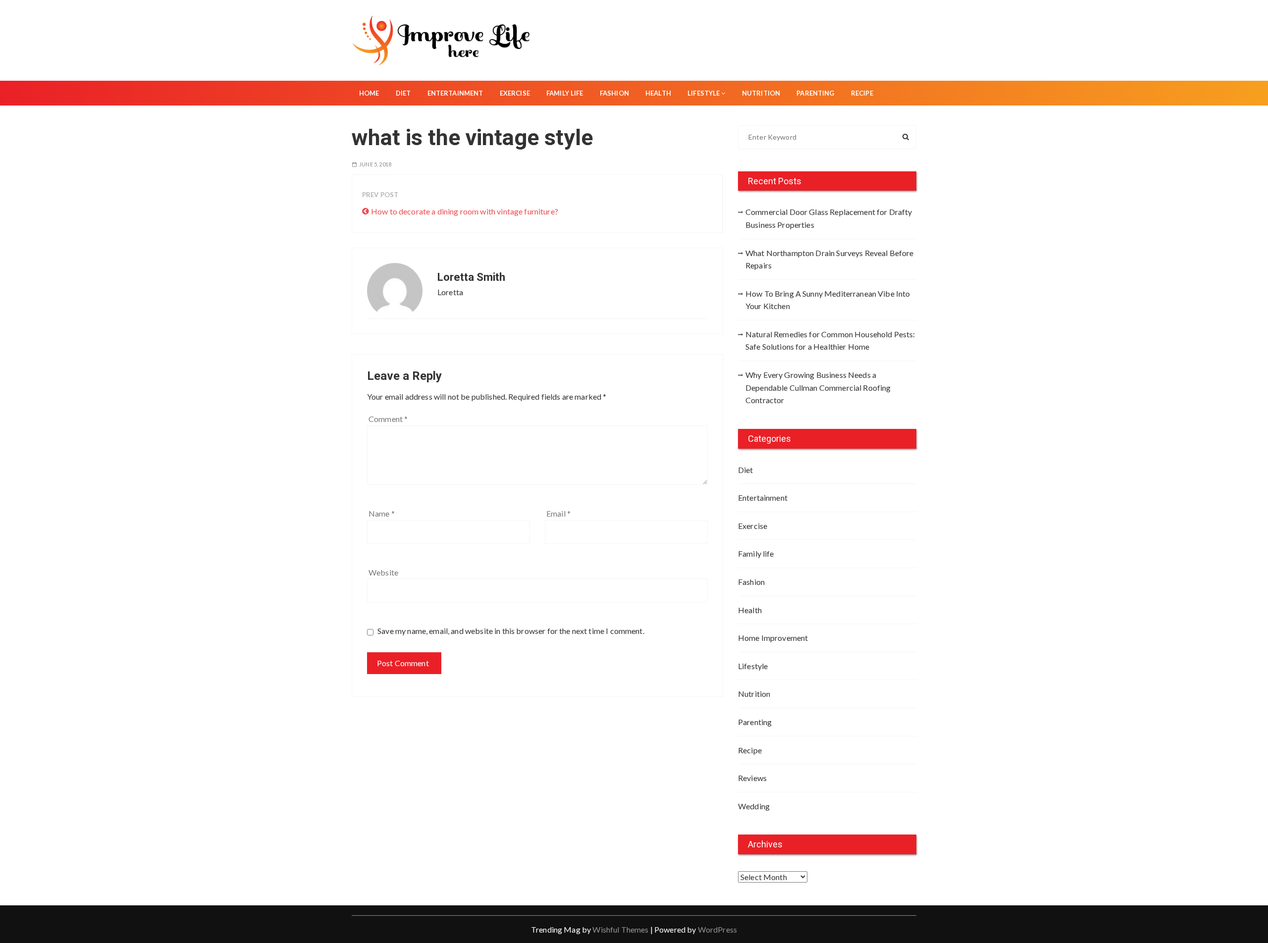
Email (558, 513)
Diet (403, 93)
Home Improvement (773, 637)
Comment (388, 418)
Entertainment (455, 93)
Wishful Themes (620, 929)
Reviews (752, 778)
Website (383, 572)
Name (382, 513)
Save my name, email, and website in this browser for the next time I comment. (510, 630)
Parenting (815, 93)
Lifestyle (703, 93)
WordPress (717, 929)
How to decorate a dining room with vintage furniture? (464, 211)
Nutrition (761, 93)
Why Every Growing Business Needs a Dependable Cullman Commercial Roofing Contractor (818, 387)
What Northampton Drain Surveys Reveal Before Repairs (829, 259)
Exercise (515, 93)
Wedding (754, 806)
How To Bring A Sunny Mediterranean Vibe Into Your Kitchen (827, 300)
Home (369, 93)
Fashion (614, 93)
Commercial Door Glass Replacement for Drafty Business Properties (828, 218)
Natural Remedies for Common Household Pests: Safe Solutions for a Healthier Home (830, 340)
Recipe (862, 93)
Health (658, 93)
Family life (564, 93)
